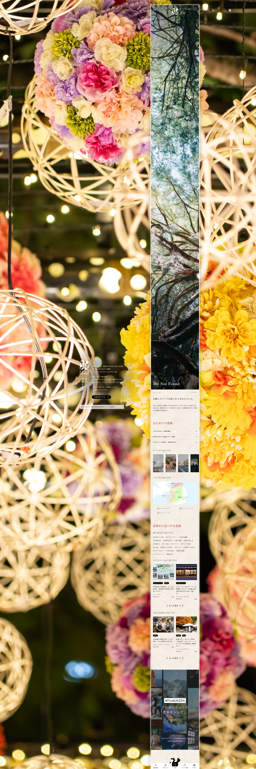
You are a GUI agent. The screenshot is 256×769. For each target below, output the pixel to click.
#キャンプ (178, 547)
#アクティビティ (171, 537)
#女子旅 (155, 547)
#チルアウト (174, 544)
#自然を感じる (168, 540)
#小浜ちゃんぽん (158, 537)
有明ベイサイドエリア (164, 508)
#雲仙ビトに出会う (166, 547)
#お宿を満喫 (183, 537)
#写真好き (156, 544)
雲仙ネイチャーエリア (164, 512)
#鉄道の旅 (169, 554)
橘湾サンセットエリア (186, 508)
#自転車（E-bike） (190, 547)
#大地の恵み (157, 540)
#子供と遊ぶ (170, 550)
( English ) (188, 9)
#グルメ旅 (165, 544)
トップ (155, 392)
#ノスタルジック (158, 554)
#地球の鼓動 (180, 550)
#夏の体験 (178, 540)
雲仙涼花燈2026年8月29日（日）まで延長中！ (103, 407)
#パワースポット (158, 550)
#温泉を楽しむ (188, 540)
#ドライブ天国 (185, 544)
